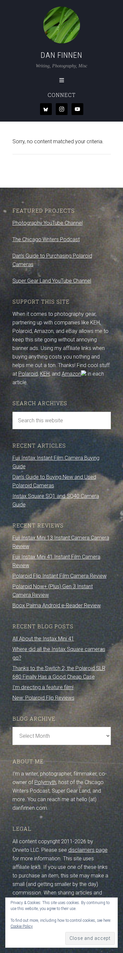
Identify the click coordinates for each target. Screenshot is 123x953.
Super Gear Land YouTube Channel (51, 281)
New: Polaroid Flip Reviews (43, 698)
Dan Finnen (61, 55)
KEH (45, 374)
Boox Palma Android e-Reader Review (56, 605)
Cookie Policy (21, 926)
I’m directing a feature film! (42, 687)
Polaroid (28, 374)
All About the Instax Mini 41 (43, 639)
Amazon (71, 374)
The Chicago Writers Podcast (46, 239)
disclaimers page (88, 850)
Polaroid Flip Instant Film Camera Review (59, 576)
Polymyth (45, 782)
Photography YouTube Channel (47, 223)
